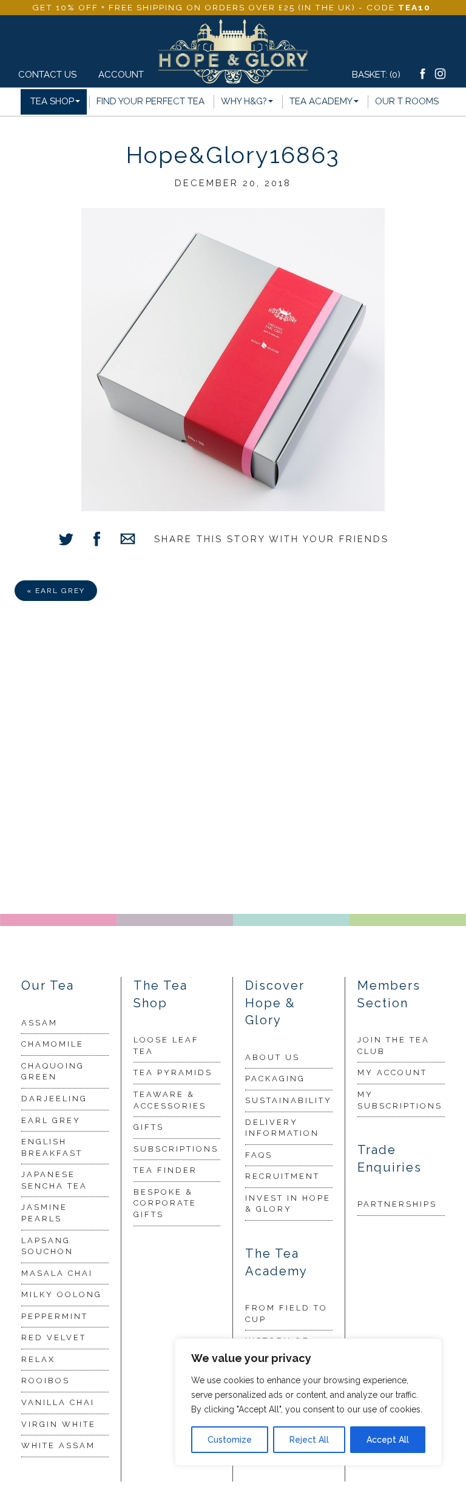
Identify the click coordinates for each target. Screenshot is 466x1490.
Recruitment (282, 1176)
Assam (39, 1022)
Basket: (376, 74)
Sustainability (288, 1100)
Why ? (244, 101)
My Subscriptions (399, 1100)
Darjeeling (54, 1098)
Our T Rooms (407, 101)
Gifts (148, 1127)
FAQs (258, 1154)
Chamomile (52, 1044)
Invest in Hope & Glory (288, 1203)
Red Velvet (53, 1337)
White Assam (58, 1445)
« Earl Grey (56, 590)
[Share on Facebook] (96, 540)
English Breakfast (52, 1147)
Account (117, 74)
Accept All (387, 1440)
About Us (272, 1057)
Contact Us (47, 74)
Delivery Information (282, 1128)
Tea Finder (165, 1170)
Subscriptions (175, 1148)
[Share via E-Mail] (128, 540)
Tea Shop (52, 101)
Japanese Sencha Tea (54, 1180)
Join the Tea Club (393, 1045)
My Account (392, 1072)
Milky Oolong (61, 1294)
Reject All (309, 1440)
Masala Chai (57, 1273)
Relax (38, 1359)
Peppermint (54, 1316)
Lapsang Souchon (47, 1246)
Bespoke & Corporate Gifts (165, 1203)
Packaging (275, 1078)
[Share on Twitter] (66, 540)
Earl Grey (51, 1120)
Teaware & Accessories (169, 1100)
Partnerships (397, 1204)
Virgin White (58, 1424)
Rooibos (45, 1380)
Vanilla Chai (58, 1402)
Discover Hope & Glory (275, 1002)
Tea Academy (321, 101)
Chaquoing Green (52, 1071)
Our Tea (47, 985)
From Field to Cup (286, 1313)
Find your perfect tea (150, 101)
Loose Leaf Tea (166, 1045)
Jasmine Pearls (44, 1213)
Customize (230, 1440)
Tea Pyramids (172, 1072)
